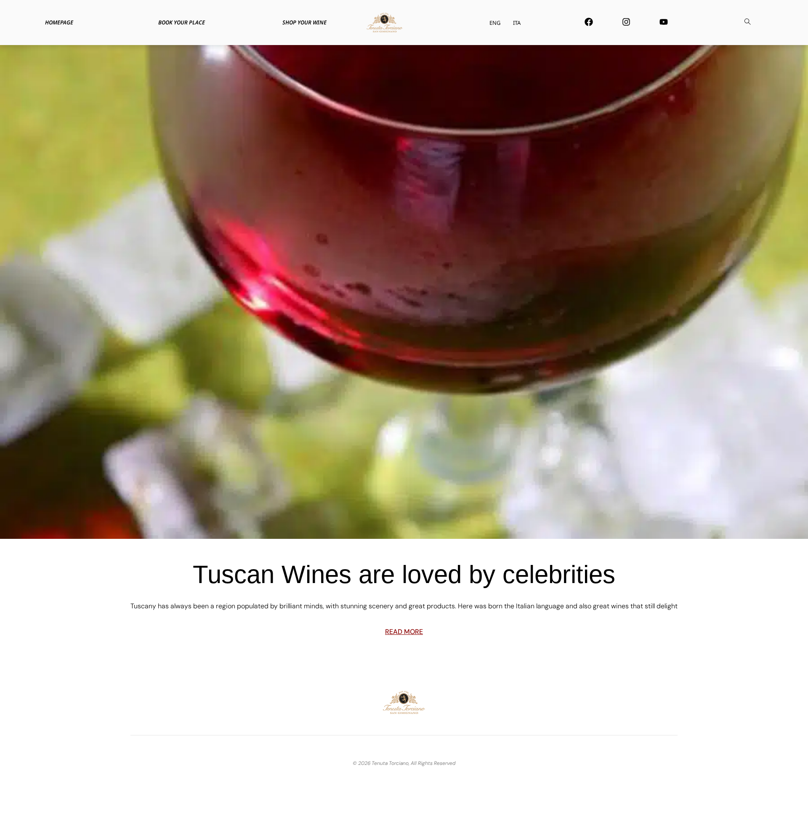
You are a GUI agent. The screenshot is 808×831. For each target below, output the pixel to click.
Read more (404, 631)
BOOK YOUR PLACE (181, 22)
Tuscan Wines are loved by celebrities (404, 574)
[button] (747, 22)
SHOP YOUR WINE (304, 22)
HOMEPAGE (59, 22)
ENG (494, 23)
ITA (517, 23)
